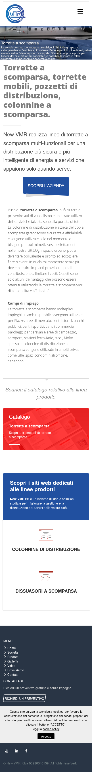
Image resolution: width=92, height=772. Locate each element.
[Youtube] (6, 751)
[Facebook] (26, 751)
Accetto (46, 736)
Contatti (12, 674)
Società (12, 652)
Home (11, 648)
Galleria (12, 661)
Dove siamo (15, 670)
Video (11, 665)
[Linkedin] (16, 751)
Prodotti (12, 656)
